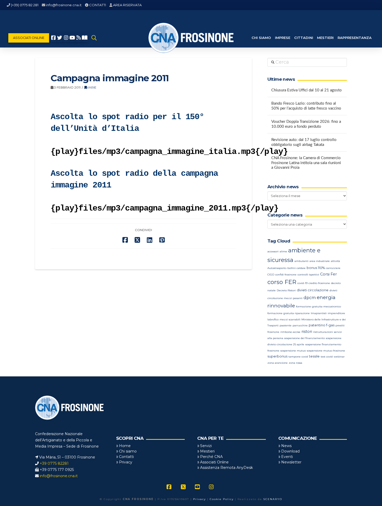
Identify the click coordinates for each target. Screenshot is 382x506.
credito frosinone (319, 283)
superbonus (277, 356)
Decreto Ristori (286, 290)
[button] (94, 38)
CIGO (270, 274)
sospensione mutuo (293, 350)
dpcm (310, 297)
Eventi (287, 456)
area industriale (319, 261)
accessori (273, 251)
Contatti (126, 456)
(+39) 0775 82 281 (24, 5)
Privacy (125, 462)
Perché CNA (211, 456)
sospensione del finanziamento (304, 338)
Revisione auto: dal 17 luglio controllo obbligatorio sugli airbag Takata (304, 142)
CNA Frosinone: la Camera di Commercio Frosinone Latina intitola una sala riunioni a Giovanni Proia (306, 163)
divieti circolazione (312, 290)
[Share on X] (137, 240)
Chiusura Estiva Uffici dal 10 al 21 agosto (306, 90)
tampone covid (298, 356)
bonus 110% (316, 268)
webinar (339, 356)
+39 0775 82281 (54, 463)
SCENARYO (272, 499)
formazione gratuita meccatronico (318, 306)
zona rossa (295, 363)
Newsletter (291, 462)
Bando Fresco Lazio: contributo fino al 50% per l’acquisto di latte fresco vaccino (306, 106)
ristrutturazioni (323, 332)
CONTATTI (97, 5)
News (286, 445)
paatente (286, 325)
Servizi (206, 445)
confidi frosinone (286, 274)
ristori (306, 331)
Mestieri (207, 451)
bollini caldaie (296, 268)
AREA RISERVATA (127, 5)
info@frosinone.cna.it (64, 5)
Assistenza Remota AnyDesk (226, 467)
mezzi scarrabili (290, 319)
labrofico (273, 319)
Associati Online (214, 462)
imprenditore (336, 313)
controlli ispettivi (308, 274)
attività (335, 261)
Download (290, 451)
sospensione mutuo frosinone (326, 350)
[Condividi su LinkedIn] (149, 240)
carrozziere (333, 268)
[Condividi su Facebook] (125, 240)
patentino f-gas (321, 325)
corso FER (281, 282)
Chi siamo (128, 451)
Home (125, 445)
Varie (91, 87)
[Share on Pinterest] (162, 240)
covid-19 (302, 283)
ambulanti (301, 261)
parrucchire (300, 325)
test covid (327, 356)
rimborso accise (290, 332)
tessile (314, 356)
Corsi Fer (328, 274)
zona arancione (277, 363)
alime (283, 251)
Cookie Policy (222, 499)
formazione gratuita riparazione (288, 313)
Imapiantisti (319, 313)
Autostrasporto (276, 268)
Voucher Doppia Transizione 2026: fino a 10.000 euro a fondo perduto (306, 124)
